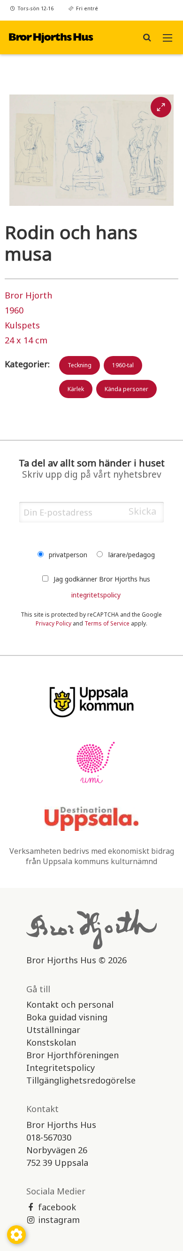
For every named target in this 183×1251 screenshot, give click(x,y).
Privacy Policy (53, 623)
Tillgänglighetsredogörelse (81, 1080)
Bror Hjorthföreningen (72, 1055)
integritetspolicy (96, 594)
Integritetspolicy (60, 1067)
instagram (59, 1219)
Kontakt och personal (70, 1004)
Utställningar (53, 1029)
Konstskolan (51, 1042)
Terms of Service (107, 623)
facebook (57, 1207)
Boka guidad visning (66, 1017)
